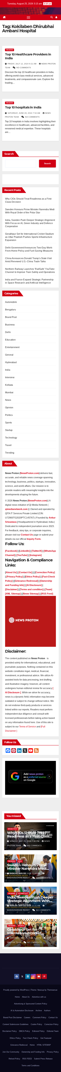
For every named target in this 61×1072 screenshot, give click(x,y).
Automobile (11, 302)
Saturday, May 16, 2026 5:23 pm (26, 938)
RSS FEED (27, 1059)
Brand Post (11, 317)
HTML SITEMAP (44, 1045)
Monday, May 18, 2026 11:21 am (25, 906)
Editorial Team (53, 1031)
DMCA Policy (24, 1031)
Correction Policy (51, 1024)
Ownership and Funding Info (33, 1052)
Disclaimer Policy (9, 1031)
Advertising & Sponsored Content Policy (30, 1004)
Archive (39, 1010)
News (8, 400)
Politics (9, 415)
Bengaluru (10, 309)
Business (10, 324)
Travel (8, 445)
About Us (26, 997)
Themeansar (52, 990)
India (7, 370)
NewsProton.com (29, 473)
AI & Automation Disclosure (22, 1010)
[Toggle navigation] (28, 17)
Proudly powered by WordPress (16, 990)
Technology (11, 437)
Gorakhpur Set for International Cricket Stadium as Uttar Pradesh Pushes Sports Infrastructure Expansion (29, 237)
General (9, 355)
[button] (52, 17)
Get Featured (45, 1038)
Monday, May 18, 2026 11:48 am (25, 873)
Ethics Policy (15, 1038)
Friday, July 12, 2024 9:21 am (22, 64)
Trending (9, 50)
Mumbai (9, 392)
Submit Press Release (43, 1059)
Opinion (9, 407)
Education (10, 340)
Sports (8, 422)
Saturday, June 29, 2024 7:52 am (24, 113)
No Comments (23, 68)
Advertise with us (39, 997)
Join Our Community (10, 1052)
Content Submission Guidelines (16, 1024)
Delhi (8, 332)
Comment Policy (39, 1017)
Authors (47, 1010)
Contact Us (53, 1017)
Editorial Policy (38, 1031)
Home (17, 997)
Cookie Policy (36, 1024)
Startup (8, 430)
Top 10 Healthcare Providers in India (28, 56)
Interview (9, 377)
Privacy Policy (53, 1052)
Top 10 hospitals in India (23, 107)
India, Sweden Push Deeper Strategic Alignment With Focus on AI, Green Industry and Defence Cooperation (30, 223)
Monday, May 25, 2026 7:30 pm (25, 841)
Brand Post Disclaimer (12, 1017)
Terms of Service (27, 726)
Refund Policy (14, 1059)
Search (9, 153)
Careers (27, 1017)
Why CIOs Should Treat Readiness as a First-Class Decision (28, 836)
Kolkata (9, 385)
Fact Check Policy (30, 1038)
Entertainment (12, 347)
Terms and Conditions (30, 1065)
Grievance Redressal (19, 1045)
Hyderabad (11, 362)
